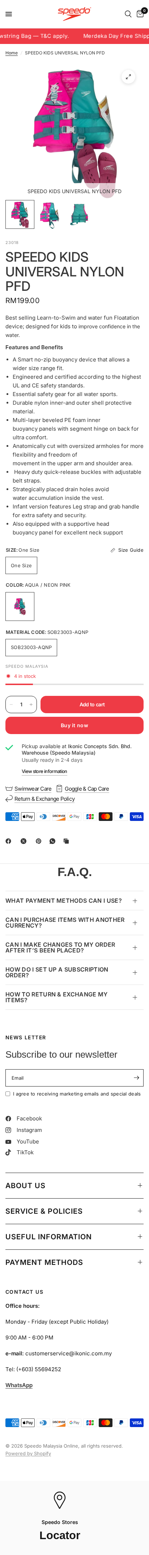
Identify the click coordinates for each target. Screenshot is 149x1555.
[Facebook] (9, 841)
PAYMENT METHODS (44, 1262)
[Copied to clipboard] (67, 841)
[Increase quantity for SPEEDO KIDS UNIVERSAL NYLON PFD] (31, 704)
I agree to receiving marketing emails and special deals (77, 1094)
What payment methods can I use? (63, 900)
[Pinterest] (40, 841)
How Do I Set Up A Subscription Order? (56, 972)
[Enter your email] (136, 1078)
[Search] (128, 14)
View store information (44, 771)
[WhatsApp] (54, 841)
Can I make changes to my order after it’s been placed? (60, 947)
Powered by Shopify (28, 1453)
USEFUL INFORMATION (48, 1236)
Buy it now (74, 725)
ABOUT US (25, 1185)
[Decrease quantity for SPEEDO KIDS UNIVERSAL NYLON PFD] (11, 704)
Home (11, 52)
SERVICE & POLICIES (44, 1211)
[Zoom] (128, 77)
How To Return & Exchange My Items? (56, 997)
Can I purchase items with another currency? (65, 922)
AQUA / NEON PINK (19, 606)
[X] (25, 841)
